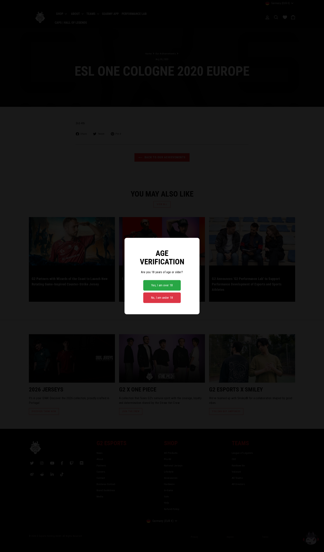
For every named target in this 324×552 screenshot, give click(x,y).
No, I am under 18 (162, 297)
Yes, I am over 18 (162, 285)
